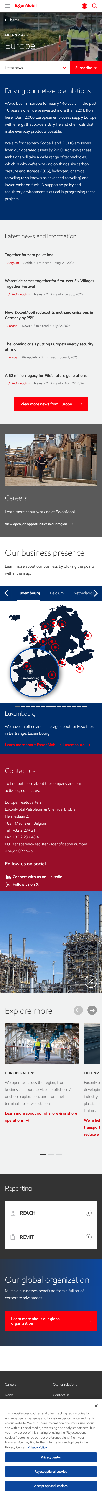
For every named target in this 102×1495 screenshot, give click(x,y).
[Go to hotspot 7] (48, 706)
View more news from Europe (46, 404)
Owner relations (65, 1384)
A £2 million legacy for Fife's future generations (46, 375)
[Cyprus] (80, 669)
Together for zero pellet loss (29, 254)
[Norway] (45, 626)
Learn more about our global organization (36, 1321)
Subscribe (83, 67)
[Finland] (62, 624)
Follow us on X (26, 884)
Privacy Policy (37, 1447)
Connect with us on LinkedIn (37, 876)
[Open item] (89, 1213)
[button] (7, 6)
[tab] (43, 1154)
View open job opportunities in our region (36, 524)
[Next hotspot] (96, 593)
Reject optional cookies (51, 1471)
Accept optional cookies (51, 1486)
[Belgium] (27, 666)
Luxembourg (28, 593)
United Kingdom (18, 294)
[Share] (91, 981)
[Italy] (42, 685)
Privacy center (51, 1457)
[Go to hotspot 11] (69, 706)
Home (14, 20)
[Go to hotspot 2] (22, 706)
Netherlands (84, 593)
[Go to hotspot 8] (53, 706)
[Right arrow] (92, 1010)
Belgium (13, 263)
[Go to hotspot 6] (43, 706)
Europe (12, 326)
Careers (10, 1384)
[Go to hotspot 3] (28, 706)
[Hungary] (52, 675)
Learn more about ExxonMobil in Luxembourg (45, 744)
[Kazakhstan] (88, 636)
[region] (51, 1447)
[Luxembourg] (30, 671)
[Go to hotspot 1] (17, 706)
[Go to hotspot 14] (84, 706)
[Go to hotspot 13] (79, 706)
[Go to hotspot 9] (58, 706)
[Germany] (52, 641)
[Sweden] (53, 623)
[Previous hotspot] (6, 593)
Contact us (61, 1395)
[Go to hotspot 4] (33, 706)
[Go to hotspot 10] (64, 706)
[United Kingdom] (34, 639)
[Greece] (62, 663)
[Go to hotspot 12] (74, 706)
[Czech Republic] (55, 647)
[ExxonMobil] (27, 6)
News (9, 1395)
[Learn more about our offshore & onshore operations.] (42, 1043)
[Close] (96, 1405)
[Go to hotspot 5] (38, 706)
